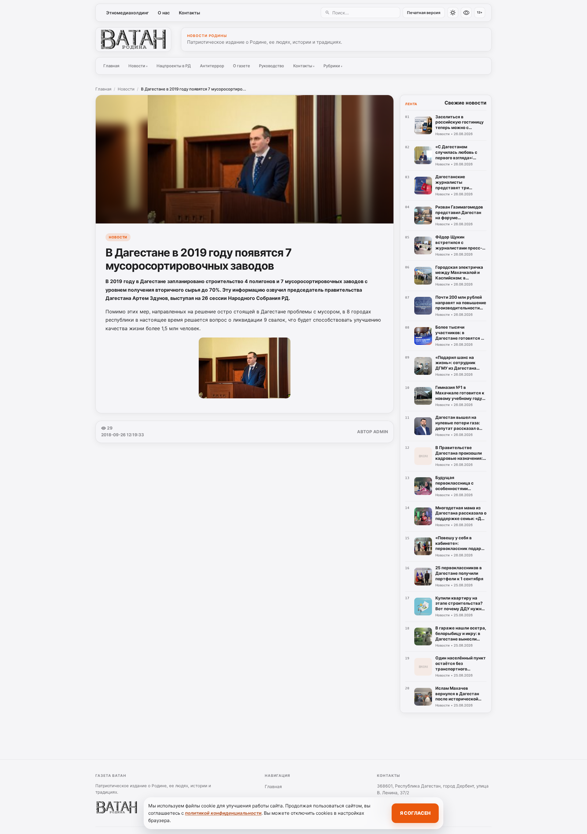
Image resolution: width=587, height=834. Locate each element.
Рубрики (332, 65)
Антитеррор (212, 65)
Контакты (189, 12)
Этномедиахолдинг (127, 12)
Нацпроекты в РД (174, 65)
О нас (164, 12)
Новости (138, 65)
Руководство (271, 65)
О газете (241, 65)
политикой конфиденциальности (223, 813)
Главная (111, 65)
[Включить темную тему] (452, 12)
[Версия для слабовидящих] (466, 12)
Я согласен (415, 813)
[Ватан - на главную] (133, 39)
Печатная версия (423, 12)
